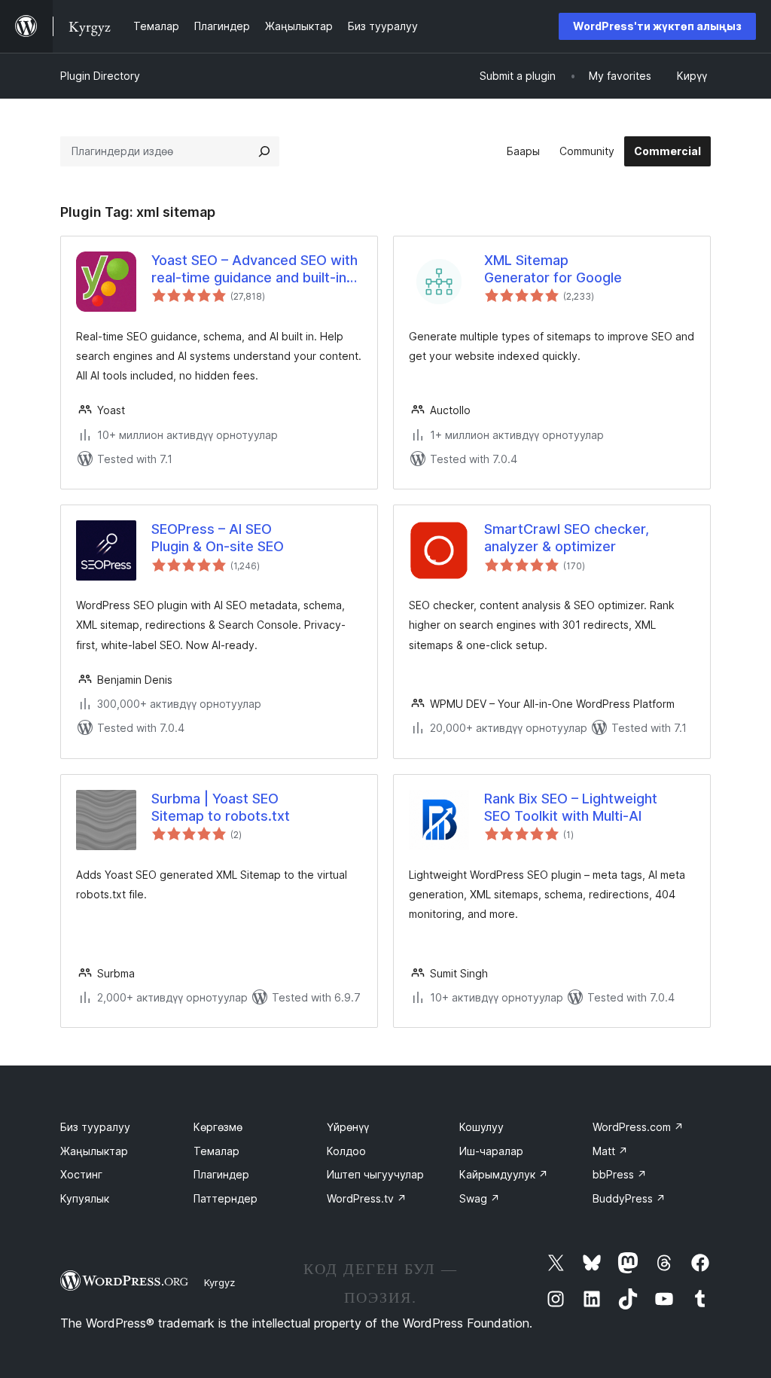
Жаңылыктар (94, 1151)
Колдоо (346, 1151)
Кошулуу (481, 1126)
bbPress (620, 1174)
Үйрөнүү (348, 1126)
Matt (610, 1151)
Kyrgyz (219, 1282)
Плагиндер (221, 1174)
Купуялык (84, 1198)
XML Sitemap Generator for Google (553, 268)
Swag (479, 1198)
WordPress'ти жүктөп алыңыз (657, 26)
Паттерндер (226, 1198)
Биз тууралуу (95, 1126)
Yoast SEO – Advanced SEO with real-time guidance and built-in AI (254, 269)
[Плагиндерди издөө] (264, 151)
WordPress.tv (367, 1198)
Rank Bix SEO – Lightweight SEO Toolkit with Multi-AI (570, 807)
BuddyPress (629, 1198)
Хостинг (81, 1174)
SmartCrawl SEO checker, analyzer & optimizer (566, 537)
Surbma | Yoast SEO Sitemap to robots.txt (220, 807)
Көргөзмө (218, 1126)
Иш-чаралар (491, 1151)
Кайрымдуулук (503, 1174)
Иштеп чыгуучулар (375, 1174)
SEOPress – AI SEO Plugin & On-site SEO (217, 537)
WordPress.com (638, 1126)
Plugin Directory (100, 75)
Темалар (216, 1151)
